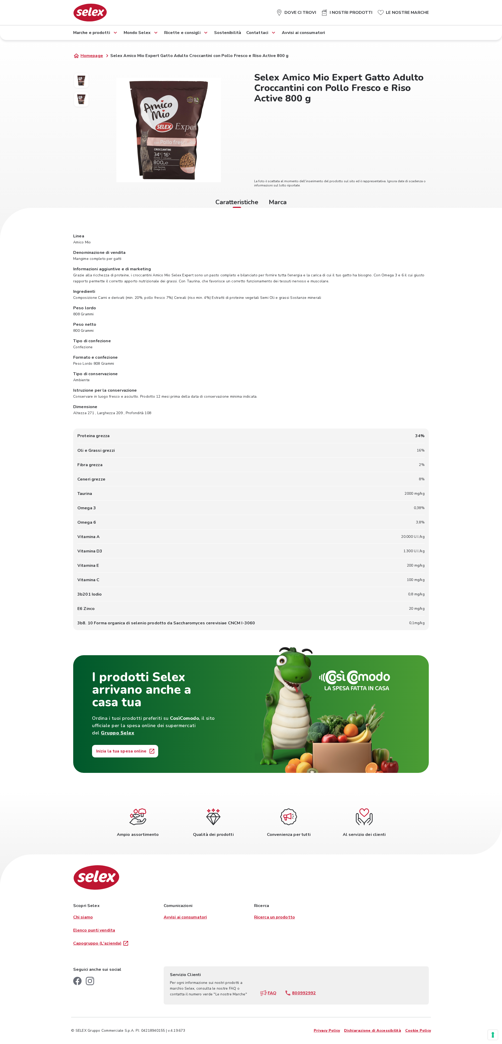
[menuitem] (296, 11)
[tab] (236, 203)
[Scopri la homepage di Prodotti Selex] (90, 12)
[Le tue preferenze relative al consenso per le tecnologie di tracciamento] (493, 1035)
